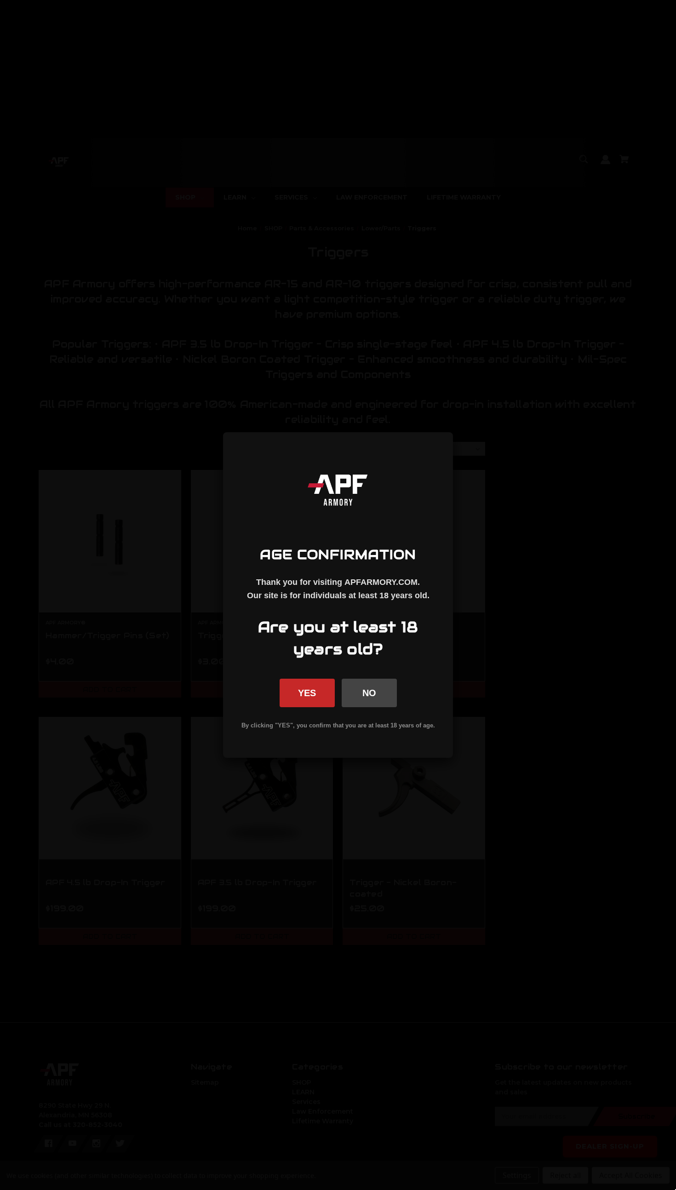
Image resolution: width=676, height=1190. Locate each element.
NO (369, 693)
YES (307, 693)
